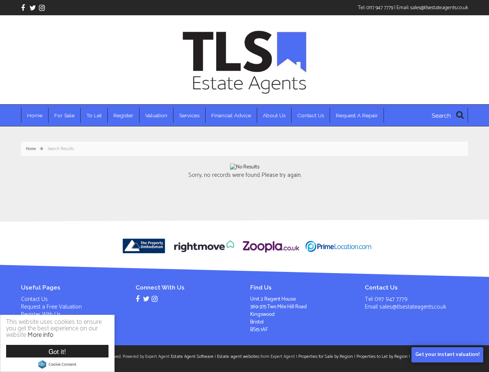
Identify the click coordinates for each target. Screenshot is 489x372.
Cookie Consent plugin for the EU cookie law (57, 364)
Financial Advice (231, 115)
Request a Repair (357, 115)
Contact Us (310, 115)
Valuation (156, 115)
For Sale (64, 115)
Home (34, 115)
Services (189, 115)
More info (40, 335)
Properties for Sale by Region (325, 357)
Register (123, 115)
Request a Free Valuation (51, 307)
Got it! (57, 351)
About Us (274, 115)
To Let (94, 115)
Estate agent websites (238, 357)
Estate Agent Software (192, 357)
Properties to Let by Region (382, 357)
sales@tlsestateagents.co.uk (439, 7)
